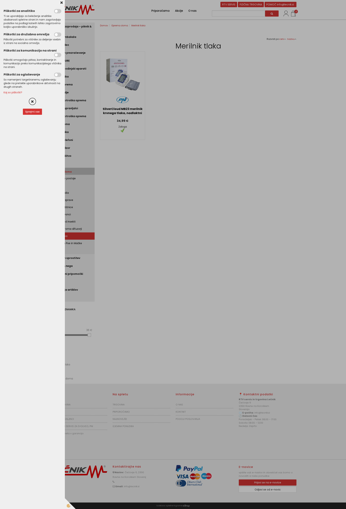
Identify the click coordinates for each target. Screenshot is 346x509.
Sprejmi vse (32, 112)
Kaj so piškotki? (13, 92)
